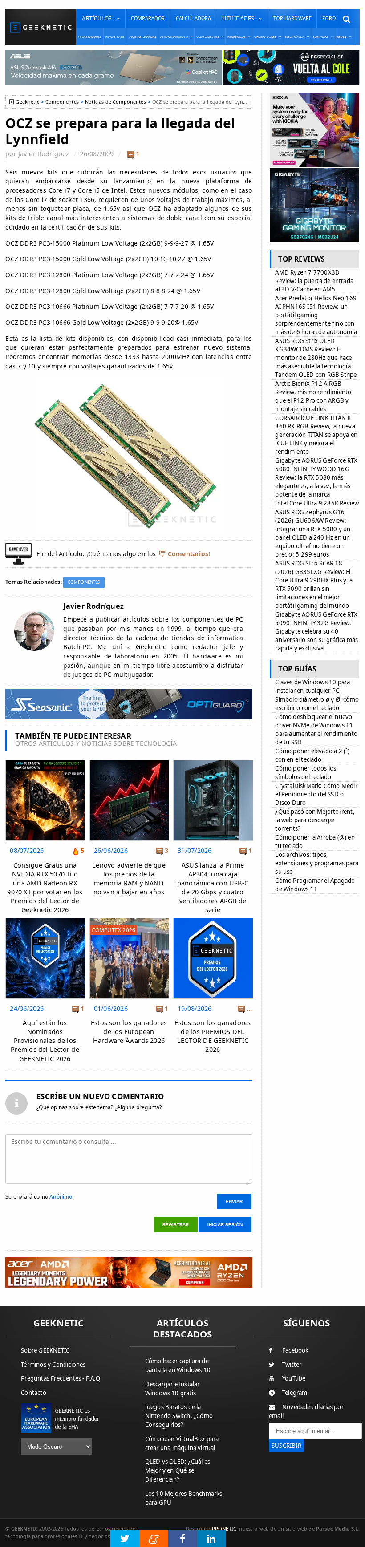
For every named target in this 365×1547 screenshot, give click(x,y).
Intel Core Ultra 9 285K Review (317, 503)
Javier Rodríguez (43, 153)
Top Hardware (292, 18)
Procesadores (89, 37)
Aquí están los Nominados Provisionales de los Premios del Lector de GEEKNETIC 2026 (45, 1040)
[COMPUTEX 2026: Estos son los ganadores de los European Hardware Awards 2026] (129, 920)
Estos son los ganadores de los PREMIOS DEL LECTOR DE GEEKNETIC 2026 (212, 1036)
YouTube (293, 1378)
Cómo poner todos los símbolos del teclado (305, 772)
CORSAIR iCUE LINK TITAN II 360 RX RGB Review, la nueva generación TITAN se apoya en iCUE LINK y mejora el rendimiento (316, 435)
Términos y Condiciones (53, 1365)
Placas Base (114, 37)
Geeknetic (27, 101)
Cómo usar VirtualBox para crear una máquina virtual (182, 1443)
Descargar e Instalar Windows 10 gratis (172, 1388)
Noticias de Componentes (115, 101)
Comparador (148, 18)
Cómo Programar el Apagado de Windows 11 (315, 884)
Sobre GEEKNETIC (45, 1350)
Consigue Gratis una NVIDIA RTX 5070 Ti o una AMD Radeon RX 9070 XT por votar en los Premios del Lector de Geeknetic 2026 (44, 887)
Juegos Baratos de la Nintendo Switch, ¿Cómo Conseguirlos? (179, 1416)
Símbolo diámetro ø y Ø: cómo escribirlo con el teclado (317, 703)
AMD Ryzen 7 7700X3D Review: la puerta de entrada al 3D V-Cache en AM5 (314, 280)
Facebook (295, 1350)
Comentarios (188, 553)
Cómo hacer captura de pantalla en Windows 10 (178, 1365)
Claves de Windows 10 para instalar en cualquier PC (312, 686)
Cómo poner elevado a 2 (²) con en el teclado (312, 755)
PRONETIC (224, 1528)
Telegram (295, 1393)
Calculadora (193, 18)
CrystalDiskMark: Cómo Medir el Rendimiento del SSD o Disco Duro (316, 794)
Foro (329, 18)
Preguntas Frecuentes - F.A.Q (60, 1378)
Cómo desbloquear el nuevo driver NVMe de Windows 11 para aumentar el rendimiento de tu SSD (316, 729)
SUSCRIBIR (286, 1446)
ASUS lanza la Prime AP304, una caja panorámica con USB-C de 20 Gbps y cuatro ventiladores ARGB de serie (212, 887)
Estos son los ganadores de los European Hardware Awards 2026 (129, 1031)
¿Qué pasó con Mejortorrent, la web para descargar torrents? (314, 820)
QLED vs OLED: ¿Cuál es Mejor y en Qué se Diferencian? (177, 1470)
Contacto (33, 1393)
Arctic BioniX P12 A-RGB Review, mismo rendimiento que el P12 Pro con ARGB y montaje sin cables (313, 396)
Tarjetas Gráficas (142, 37)
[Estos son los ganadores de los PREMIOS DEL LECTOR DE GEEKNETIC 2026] (213, 920)
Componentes (62, 101)
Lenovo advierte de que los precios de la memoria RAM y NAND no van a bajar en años (129, 878)
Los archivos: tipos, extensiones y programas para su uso (316, 863)
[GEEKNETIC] (41, 27)
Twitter (291, 1365)
